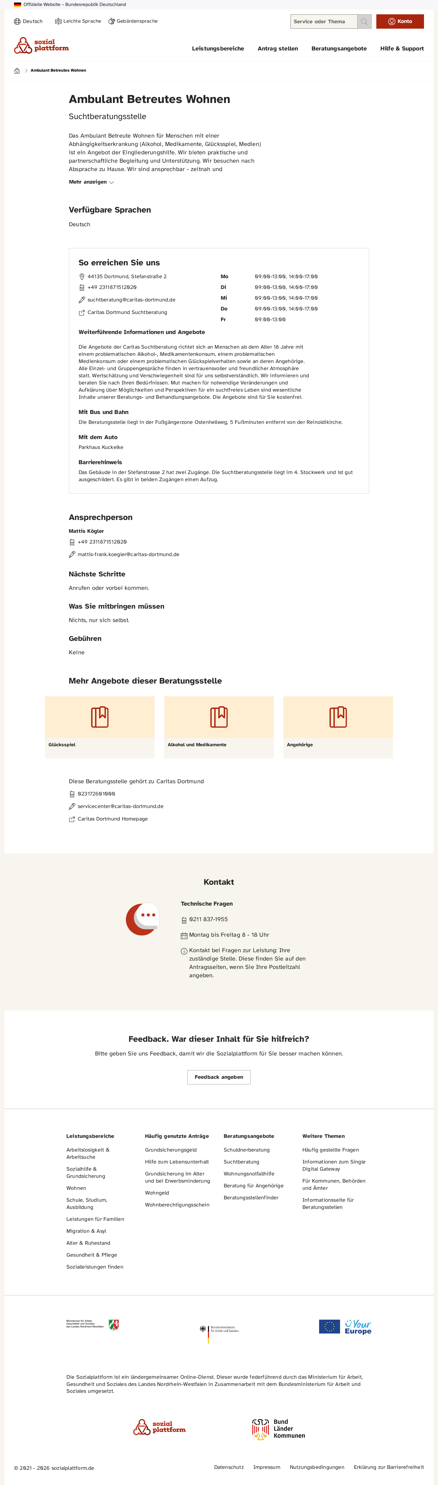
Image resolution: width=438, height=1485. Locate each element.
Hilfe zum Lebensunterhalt (177, 1162)
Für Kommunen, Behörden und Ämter (334, 1184)
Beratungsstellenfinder (251, 1198)
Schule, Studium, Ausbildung (86, 1204)
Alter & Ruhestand (88, 1243)
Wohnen (76, 1188)
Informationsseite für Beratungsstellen (328, 1204)
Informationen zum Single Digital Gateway (334, 1165)
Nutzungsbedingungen (317, 1467)
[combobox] (35, 22)
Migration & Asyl (86, 1231)
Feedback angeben (219, 1077)
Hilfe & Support (402, 49)
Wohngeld (157, 1193)
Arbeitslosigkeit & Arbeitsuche (88, 1153)
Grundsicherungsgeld (171, 1150)
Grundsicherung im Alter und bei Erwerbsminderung (177, 1177)
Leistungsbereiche (218, 49)
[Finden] (364, 21)
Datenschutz (229, 1467)
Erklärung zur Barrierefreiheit (389, 1467)
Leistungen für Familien (95, 1219)
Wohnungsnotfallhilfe (249, 1174)
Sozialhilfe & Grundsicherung (85, 1173)
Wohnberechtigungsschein (177, 1205)
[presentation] (93, 182)
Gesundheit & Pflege (91, 1255)
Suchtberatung (242, 1162)
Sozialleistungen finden (94, 1267)
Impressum (266, 1467)
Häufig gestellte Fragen (330, 1150)
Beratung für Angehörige (254, 1186)
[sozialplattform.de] (41, 45)
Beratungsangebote (339, 49)
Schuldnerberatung (247, 1150)
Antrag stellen (278, 49)
